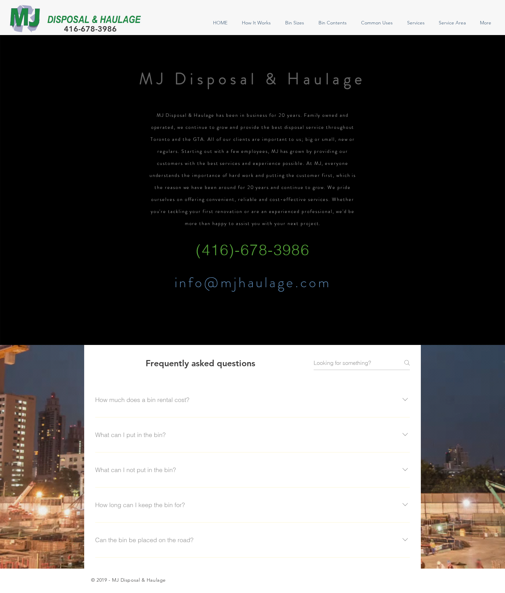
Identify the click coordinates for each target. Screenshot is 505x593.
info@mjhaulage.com (253, 282)
